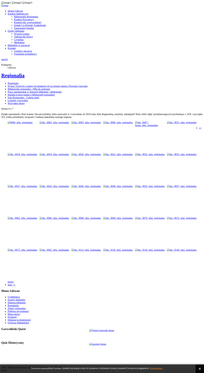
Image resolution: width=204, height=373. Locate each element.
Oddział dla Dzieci (23, 36)
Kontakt (12, 48)
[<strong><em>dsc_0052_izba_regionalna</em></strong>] (150, 186)
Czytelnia (19, 39)
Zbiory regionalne (17, 308)
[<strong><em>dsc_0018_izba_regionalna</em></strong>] (22, 154)
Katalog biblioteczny (18, 13)
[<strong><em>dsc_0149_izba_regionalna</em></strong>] (182, 250)
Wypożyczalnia (21, 34)
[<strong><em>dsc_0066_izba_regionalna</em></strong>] (54, 218)
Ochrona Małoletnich (18, 322)
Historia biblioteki (17, 302)
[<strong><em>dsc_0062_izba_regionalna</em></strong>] (22, 218)
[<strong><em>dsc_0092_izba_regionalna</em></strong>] (54, 250)
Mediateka (19, 42)
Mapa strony (14, 314)
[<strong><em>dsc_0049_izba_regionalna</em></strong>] (118, 186)
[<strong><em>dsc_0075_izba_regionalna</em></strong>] (22, 250)
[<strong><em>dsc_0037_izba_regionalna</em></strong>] (22, 186)
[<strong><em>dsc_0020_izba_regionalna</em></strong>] (86, 154)
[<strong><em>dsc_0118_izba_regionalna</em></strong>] (118, 250)
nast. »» (11, 284)
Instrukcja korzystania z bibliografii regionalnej (31, 94)
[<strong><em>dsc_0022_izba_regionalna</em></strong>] (118, 154)
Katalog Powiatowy (24, 19)
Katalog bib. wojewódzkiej (27, 22)
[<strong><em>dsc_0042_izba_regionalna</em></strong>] (54, 186)
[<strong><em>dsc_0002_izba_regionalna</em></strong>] (54, 122)
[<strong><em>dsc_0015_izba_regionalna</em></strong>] (182, 122)
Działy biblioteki (16, 31)
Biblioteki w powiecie (19, 45)
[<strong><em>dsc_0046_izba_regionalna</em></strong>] (86, 186)
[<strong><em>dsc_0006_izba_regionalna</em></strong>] (118, 122)
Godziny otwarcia (23, 51)
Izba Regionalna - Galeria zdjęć (23, 97)
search (4, 59)
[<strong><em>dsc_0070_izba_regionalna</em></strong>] (150, 218)
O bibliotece (14, 297)
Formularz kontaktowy (25, 54)
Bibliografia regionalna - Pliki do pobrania (29, 89)
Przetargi (12, 317)
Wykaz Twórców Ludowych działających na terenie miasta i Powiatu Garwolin (47, 86)
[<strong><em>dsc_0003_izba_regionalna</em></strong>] (86, 122)
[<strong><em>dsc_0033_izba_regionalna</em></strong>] (182, 154)
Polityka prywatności (18, 311)
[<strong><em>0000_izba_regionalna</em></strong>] (20, 122)
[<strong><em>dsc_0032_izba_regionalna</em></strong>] (150, 154)
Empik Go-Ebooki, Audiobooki (30, 25)
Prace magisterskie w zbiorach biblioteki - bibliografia (35, 92)
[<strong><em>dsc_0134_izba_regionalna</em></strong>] (150, 250)
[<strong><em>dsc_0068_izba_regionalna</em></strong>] (86, 218)
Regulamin (13, 305)
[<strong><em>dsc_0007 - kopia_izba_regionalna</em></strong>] (151, 125)
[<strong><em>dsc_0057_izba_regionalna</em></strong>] (182, 186)
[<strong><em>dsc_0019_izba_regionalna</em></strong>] (54, 154)
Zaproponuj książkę (24, 28)
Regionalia (13, 75)
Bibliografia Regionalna (26, 16)
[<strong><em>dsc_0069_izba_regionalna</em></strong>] (118, 218)
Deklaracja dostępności (19, 320)
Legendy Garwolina (18, 100)
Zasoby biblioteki (16, 299)
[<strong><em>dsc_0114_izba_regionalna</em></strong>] (86, 250)
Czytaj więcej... (156, 368)
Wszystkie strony (16, 103)
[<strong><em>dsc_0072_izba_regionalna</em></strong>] (182, 218)
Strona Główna (15, 11)
